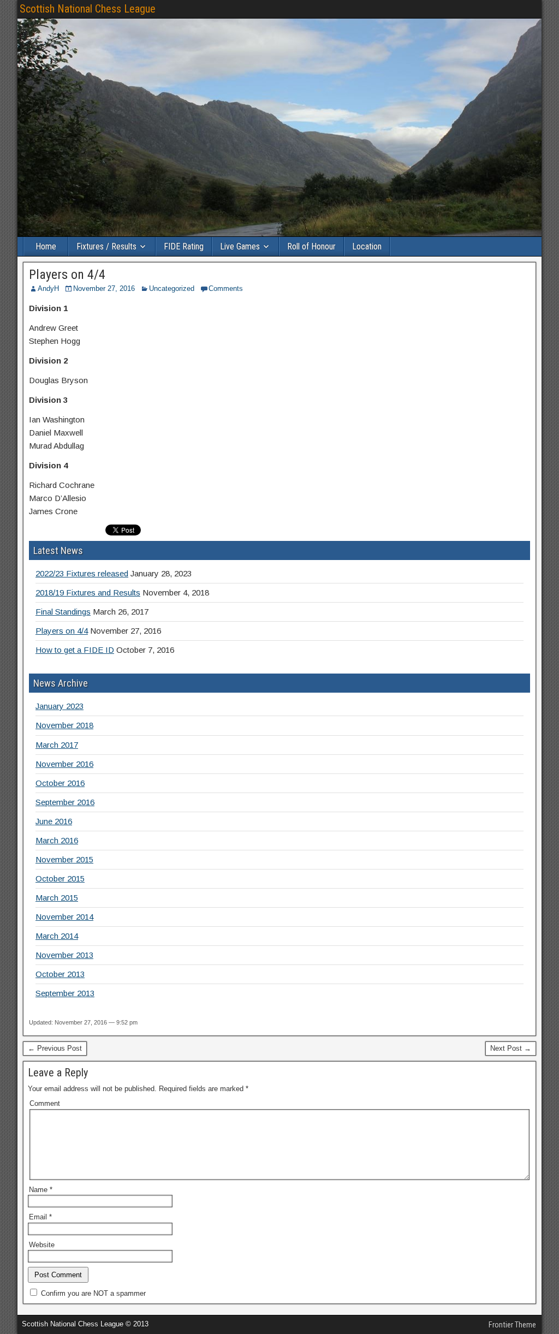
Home (45, 246)
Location (367, 246)
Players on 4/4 (67, 274)
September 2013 (64, 993)
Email (40, 1217)
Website (42, 1245)
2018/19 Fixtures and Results (87, 592)
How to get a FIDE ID (74, 649)
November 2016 (64, 764)
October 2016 (60, 783)
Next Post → (510, 1048)
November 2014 (64, 916)
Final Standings (63, 611)
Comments (226, 288)
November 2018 (64, 725)
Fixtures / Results (106, 246)
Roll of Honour (311, 246)
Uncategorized (171, 288)
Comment (44, 1103)
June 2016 (53, 821)
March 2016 (56, 840)
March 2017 (56, 744)
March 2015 (56, 897)
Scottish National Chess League (88, 8)
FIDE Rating (184, 246)
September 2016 (64, 802)
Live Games (240, 246)
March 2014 (56, 935)
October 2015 (60, 878)
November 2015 (64, 859)
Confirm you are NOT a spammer (92, 1293)
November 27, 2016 (104, 288)
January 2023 (59, 706)
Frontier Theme (512, 1325)
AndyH (48, 288)
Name (40, 1190)
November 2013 (64, 955)
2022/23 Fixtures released (81, 573)
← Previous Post (55, 1048)
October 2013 (60, 974)
